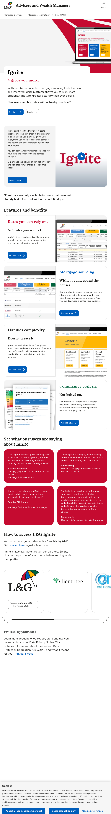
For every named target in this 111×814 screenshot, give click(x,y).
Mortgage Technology (39, 14)
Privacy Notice (24, 654)
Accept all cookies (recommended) (24, 811)
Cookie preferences (92, 811)
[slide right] (106, 620)
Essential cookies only (64, 811)
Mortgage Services (13, 14)
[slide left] (5, 620)
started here (17, 545)
